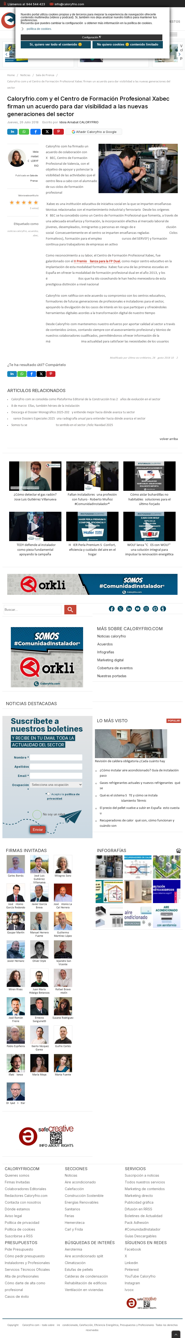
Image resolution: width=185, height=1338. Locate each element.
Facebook (133, 1249)
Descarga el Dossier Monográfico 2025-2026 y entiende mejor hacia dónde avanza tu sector (73, 412)
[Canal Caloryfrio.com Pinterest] (155, 609)
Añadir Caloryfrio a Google (96, 132)
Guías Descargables (141, 1236)
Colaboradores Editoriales (25, 1189)
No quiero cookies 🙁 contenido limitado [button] (127, 44)
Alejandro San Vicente (63, 963)
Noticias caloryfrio (111, 636)
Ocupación (20, 787)
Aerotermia (73, 1249)
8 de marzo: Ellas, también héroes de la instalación (45, 406)
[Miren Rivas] (15, 979)
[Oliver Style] (39, 951)
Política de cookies (20, 1229)
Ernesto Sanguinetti (39, 1020)
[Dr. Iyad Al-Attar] (15, 1093)
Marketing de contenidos (145, 1189)
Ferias (69, 1216)
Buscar (70, 609)
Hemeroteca (75, 1222)
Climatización (75, 1263)
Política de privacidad (22, 1222)
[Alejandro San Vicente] (63, 951)
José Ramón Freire (16, 1020)
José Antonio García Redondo (15, 906)
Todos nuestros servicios (145, 1182)
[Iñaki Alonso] (15, 1064)
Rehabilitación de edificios (86, 1283)
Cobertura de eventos (115, 668)
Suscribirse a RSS (19, 1236)
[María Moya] (39, 1064)
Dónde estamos (17, 1209)
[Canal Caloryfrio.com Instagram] (147, 609)
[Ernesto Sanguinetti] (39, 1007)
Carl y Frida (74, 1229)
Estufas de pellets (79, 1269)
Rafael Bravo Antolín (63, 991)
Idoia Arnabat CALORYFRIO (79, 122)
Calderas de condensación (86, 1276)
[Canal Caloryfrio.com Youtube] (138, 609)
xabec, (35, 235)
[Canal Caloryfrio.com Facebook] (112, 609)
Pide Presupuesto (19, 1249)
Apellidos (21, 766)
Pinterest (132, 1269)
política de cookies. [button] (39, 29)
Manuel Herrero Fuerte (39, 934)
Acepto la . (63, 796)
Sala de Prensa (45, 75)
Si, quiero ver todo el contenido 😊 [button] (56, 44)
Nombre (21, 757)
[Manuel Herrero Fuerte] (39, 922)
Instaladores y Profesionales (27, 1263)
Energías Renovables (82, 1202)
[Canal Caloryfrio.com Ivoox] (164, 609)
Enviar (38, 829)
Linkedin (131, 1263)
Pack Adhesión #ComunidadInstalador (142, 1225)
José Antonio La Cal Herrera (63, 906)
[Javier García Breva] (39, 894)
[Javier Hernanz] (15, 951)
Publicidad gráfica (139, 1202)
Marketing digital (110, 660)
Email (23, 776)
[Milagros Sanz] (63, 865)
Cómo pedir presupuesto (25, 1256)
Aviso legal (13, 1216)
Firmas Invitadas (17, 1182)
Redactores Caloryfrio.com (26, 1196)
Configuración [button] (91, 37)
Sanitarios (72, 1209)
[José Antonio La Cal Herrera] (63, 894)
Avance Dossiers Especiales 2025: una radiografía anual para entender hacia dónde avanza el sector (78, 418)
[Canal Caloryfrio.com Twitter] (121, 609)
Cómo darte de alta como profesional (25, 1286)
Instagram (132, 1283)
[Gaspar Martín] (15, 922)
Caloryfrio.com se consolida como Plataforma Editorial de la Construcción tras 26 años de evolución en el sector (85, 399)
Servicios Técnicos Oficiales (27, 1269)
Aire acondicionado (80, 1182)
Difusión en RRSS (138, 1209)
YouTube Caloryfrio (140, 1276)
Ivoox (129, 1290)
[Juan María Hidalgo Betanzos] (39, 979)
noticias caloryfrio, (17, 231)
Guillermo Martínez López (63, 934)
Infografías (105, 652)
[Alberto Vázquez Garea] (39, 1036)
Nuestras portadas (111, 676)
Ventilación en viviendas (84, 1290)
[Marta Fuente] (63, 1064)
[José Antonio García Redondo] (15, 894)
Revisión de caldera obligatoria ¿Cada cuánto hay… (131, 761)
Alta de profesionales (22, 1276)
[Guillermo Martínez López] (63, 922)
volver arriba (169, 439)
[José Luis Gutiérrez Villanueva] (39, 865)
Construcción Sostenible (84, 1196)
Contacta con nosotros (23, 1202)
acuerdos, (33, 231)
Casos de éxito (17, 1296)
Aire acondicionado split (84, 1256)
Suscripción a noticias (142, 1175)
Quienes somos (17, 1175)
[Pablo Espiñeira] (15, 1036)
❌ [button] (166, 10)
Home (11, 75)
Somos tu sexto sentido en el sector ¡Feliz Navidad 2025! (62, 425)
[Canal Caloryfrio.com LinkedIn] (129, 609)
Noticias (25, 75)
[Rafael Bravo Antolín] (63, 979)
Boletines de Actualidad (143, 1216)
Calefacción (74, 1189)
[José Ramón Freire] (15, 1007)
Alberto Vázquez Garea (39, 1048)
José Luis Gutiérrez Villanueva (39, 879)
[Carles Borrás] (15, 865)
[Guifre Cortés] (63, 1036)
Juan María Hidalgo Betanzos (39, 991)
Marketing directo (139, 1196)
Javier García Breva (39, 906)
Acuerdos (105, 644)
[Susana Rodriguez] (63, 1007)
